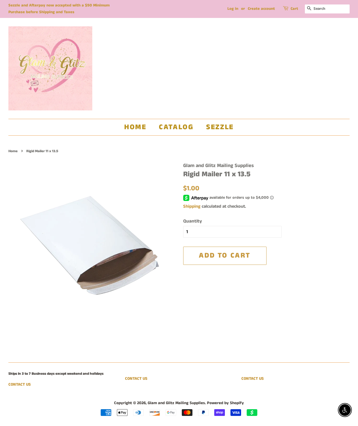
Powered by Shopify (225, 403)
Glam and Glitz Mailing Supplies (176, 403)
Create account (261, 8)
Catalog (176, 127)
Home (135, 127)
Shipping (192, 206)
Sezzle (220, 127)
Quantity (192, 221)
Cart (294, 8)
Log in (232, 8)
